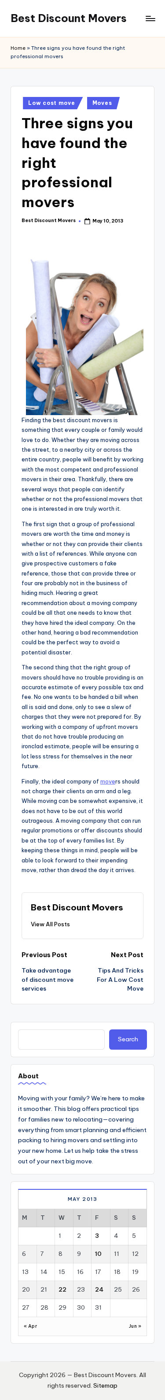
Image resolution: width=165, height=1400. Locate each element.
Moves (102, 103)
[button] (50, 924)
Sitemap (105, 1385)
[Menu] (150, 18)
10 (98, 1254)
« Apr (30, 1326)
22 (62, 1289)
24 (99, 1289)
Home (18, 48)
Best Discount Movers (69, 18)
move (107, 781)
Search (128, 1039)
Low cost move (51, 103)
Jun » (135, 1326)
